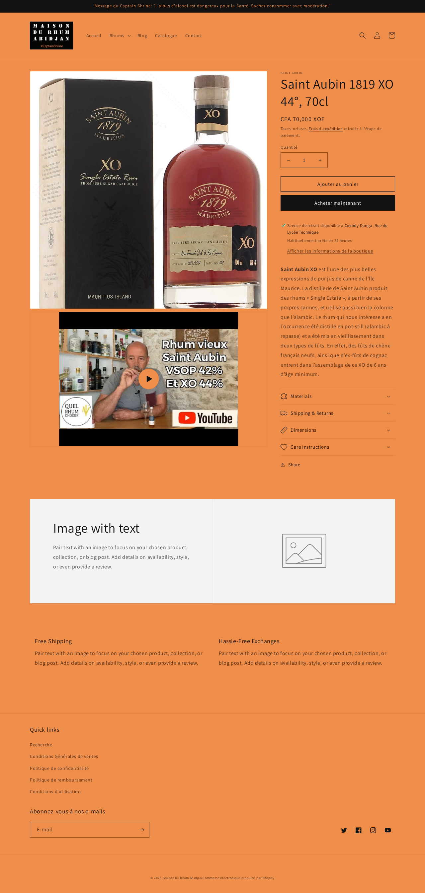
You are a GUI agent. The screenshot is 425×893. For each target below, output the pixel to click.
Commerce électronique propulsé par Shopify (238, 878)
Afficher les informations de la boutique (330, 251)
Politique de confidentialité (59, 768)
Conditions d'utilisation (55, 791)
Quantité (289, 147)
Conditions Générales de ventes (64, 756)
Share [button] (294, 465)
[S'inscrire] (141, 830)
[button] (119, 35)
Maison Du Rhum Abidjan (182, 878)
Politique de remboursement (61, 780)
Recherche (41, 745)
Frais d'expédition (326, 128)
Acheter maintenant (337, 203)
